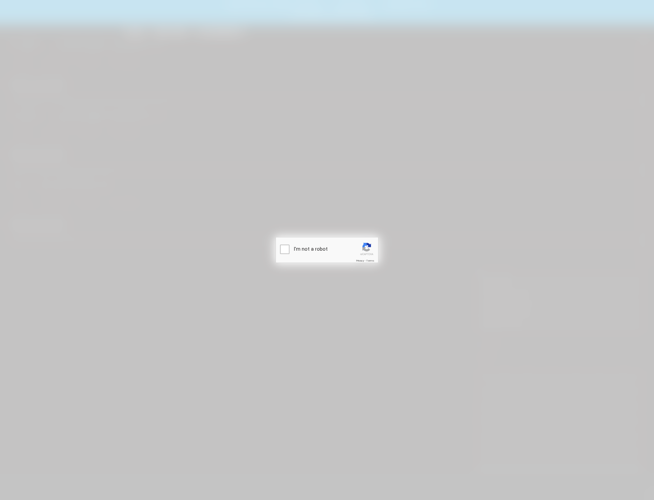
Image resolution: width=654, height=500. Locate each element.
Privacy (360, 260)
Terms (370, 260)
